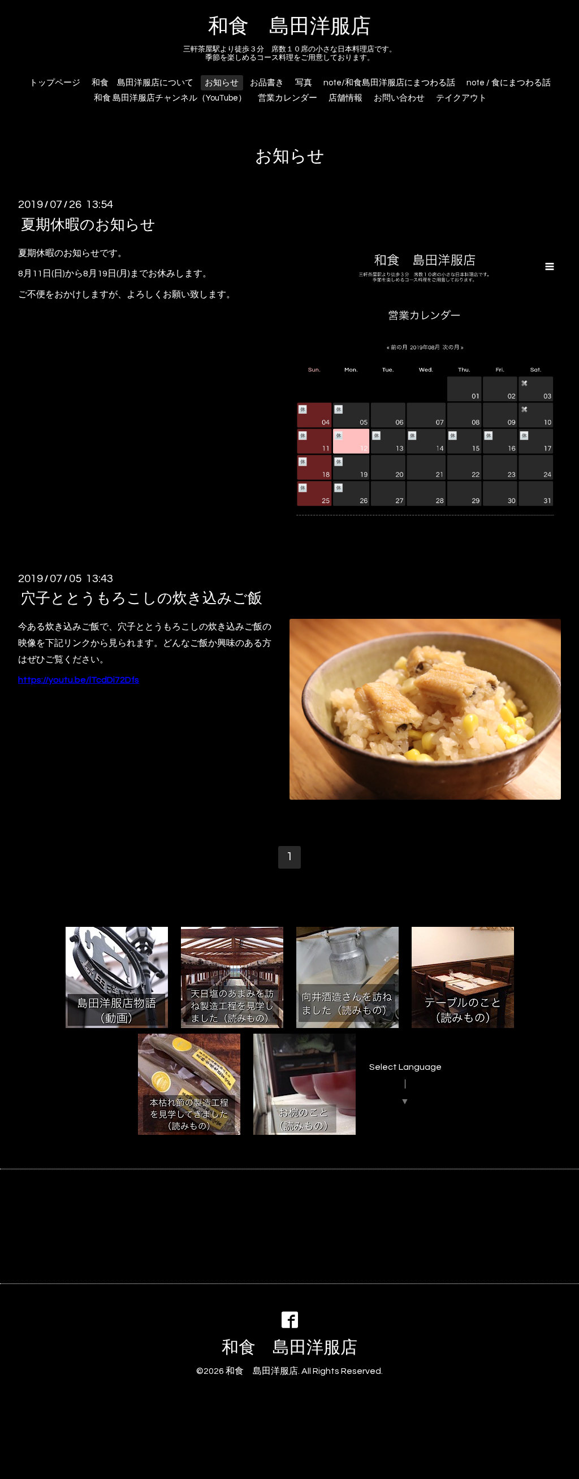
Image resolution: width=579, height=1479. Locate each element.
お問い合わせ (399, 98)
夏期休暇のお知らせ (88, 224)
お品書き (267, 83)
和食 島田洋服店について (142, 83)
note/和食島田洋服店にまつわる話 (389, 83)
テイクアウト (461, 98)
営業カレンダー (287, 98)
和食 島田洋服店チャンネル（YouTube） (170, 98)
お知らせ (222, 83)
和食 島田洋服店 (289, 26)
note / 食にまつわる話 (508, 83)
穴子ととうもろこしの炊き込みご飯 (141, 598)
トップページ (54, 83)
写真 (303, 83)
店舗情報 (345, 98)
